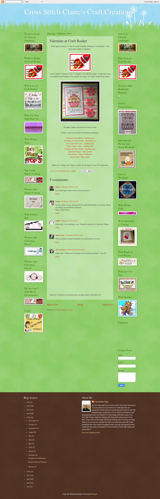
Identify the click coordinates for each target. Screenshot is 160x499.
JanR (58, 221)
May (30, 443)
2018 (28, 471)
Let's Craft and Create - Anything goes (80, 143)
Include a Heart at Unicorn (37, 462)
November (32, 420)
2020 (28, 413)
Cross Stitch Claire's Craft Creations (78, 11)
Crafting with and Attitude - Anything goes (80, 149)
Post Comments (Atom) (64, 310)
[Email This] (82, 171)
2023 (28, 402)
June (30, 440)
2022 (28, 406)
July (30, 436)
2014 (28, 487)
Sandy (58, 201)
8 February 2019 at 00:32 (69, 201)
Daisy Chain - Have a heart (80, 157)
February (32, 455)
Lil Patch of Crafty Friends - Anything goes (80, 141)
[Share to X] (87, 171)
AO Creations (61, 249)
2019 (28, 417)
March (31, 451)
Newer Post (52, 304)
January (31, 466)
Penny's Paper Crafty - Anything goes (80, 146)
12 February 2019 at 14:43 (74, 235)
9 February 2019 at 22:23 (69, 221)
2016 (28, 479)
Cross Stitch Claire (101, 402)
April (31, 447)
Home (80, 304)
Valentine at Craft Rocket (37, 458)
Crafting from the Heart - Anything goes (80, 138)
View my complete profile (91, 432)
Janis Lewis (60, 235)
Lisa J (58, 187)
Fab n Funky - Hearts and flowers (80, 154)
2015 (28, 483)
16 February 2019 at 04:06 (75, 249)
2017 (28, 475)
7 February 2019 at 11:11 (69, 187)
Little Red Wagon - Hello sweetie (80, 151)
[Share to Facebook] (89, 171)
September (32, 428)
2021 (28, 410)
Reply (58, 194)
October (32, 424)
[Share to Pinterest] (91, 171)
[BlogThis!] (84, 171)
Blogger (94, 494)
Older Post (108, 304)
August (31, 432)
